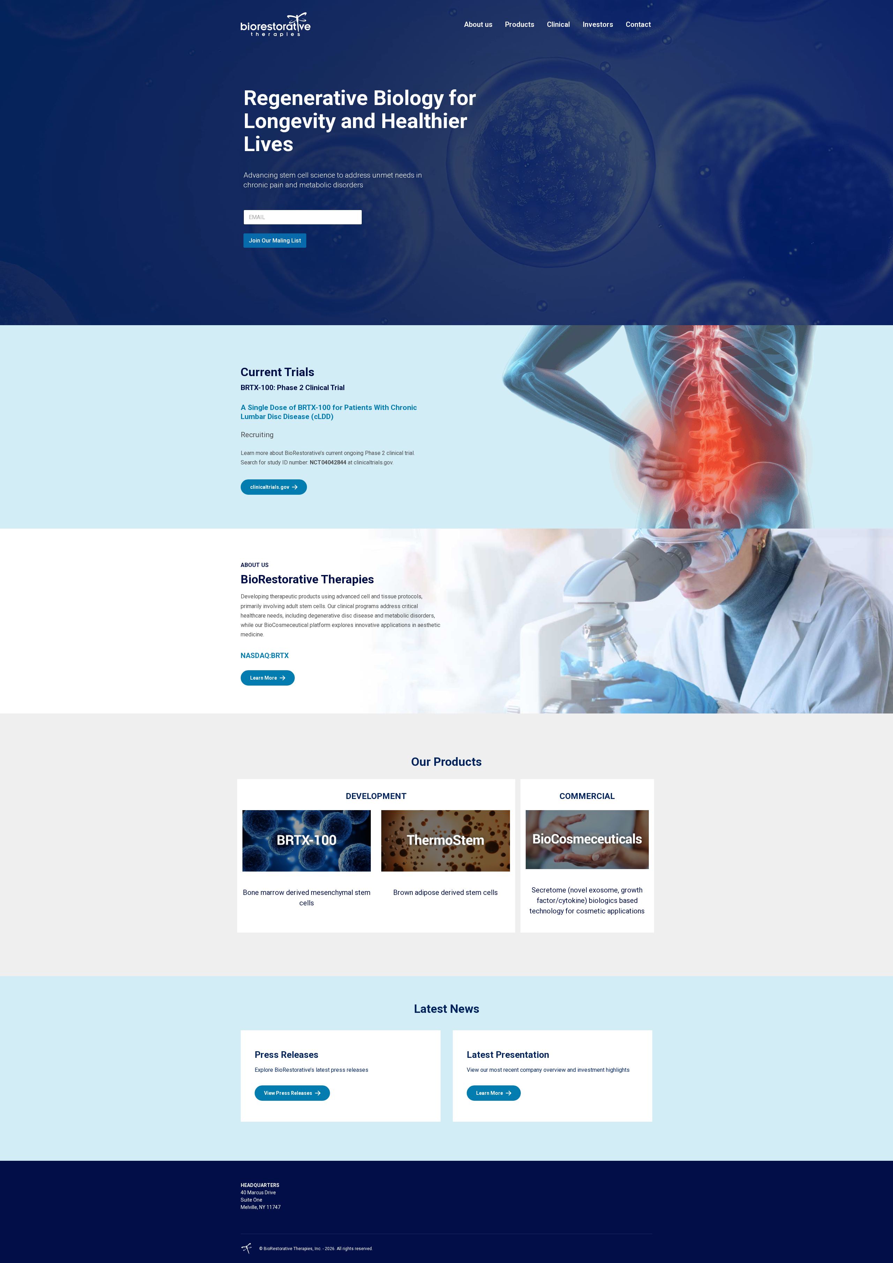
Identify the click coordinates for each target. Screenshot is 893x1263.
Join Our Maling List (275, 240)
